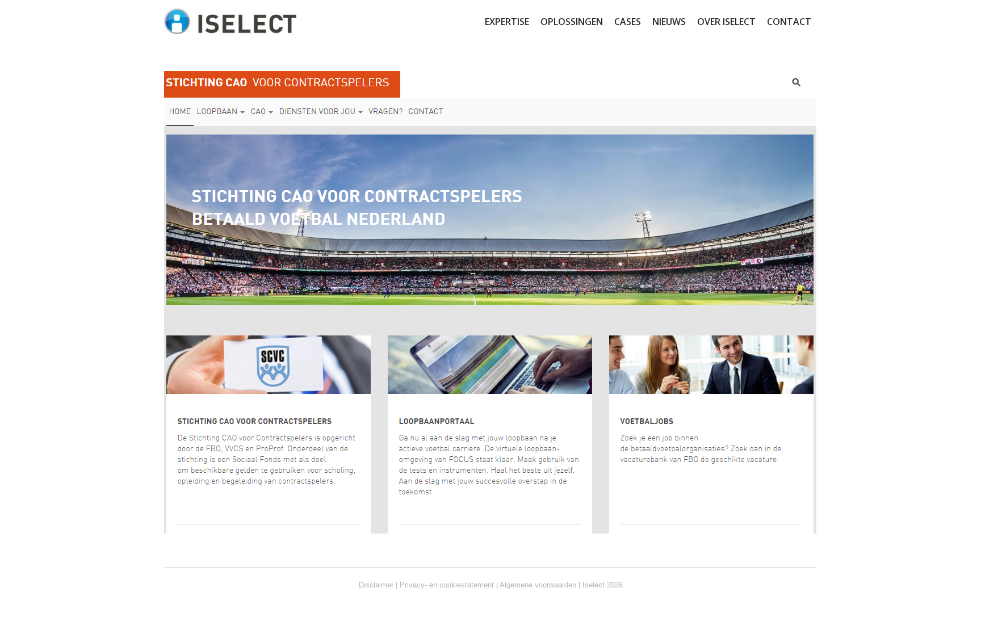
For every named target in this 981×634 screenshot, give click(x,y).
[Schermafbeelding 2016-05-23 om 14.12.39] (490, 302)
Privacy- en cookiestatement (447, 585)
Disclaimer (376, 585)
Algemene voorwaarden (538, 585)
